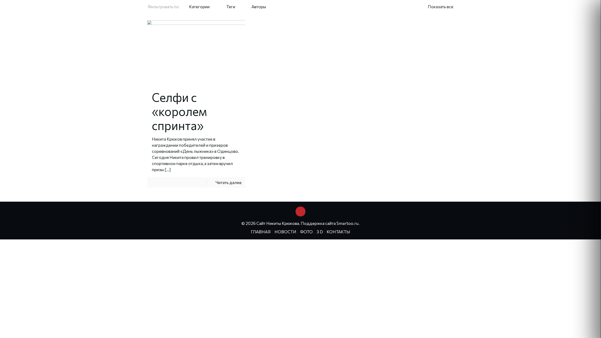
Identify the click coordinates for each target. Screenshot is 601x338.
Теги (230, 6)
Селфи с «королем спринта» (179, 111)
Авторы (258, 6)
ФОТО (306, 231)
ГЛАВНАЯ (261, 231)
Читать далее (229, 182)
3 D (319, 231)
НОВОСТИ (285, 231)
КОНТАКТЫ (338, 231)
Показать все (440, 6)
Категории (199, 6)
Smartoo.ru (347, 223)
